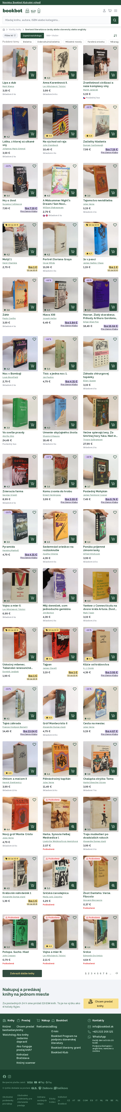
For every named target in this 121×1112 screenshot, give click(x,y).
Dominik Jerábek (11, 672)
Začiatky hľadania (94, 141)
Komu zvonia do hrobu (57, 491)
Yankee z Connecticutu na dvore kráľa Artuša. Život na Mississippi (100, 609)
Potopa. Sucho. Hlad (16, 951)
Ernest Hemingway (52, 495)
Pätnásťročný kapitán (56, 778)
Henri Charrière (10, 263)
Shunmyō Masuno (51, 436)
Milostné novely (74, 42)
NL (101, 1100)
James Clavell (50, 668)
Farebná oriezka (96, 42)
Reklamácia (44, 1026)
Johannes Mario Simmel (14, 149)
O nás (54, 1031)
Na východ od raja (54, 141)
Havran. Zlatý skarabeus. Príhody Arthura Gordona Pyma (99, 318)
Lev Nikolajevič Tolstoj (54, 86)
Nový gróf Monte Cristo (18, 834)
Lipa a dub (9, 82)
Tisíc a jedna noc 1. (55, 373)
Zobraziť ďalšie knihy (22, 973)
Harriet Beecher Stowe (94, 782)
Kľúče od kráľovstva (96, 664)
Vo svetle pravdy (14, 432)
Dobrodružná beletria (48, 42)
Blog (54, 1026)
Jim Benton (48, 613)
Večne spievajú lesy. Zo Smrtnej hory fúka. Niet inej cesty (100, 436)
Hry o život (9, 200)
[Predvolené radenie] (114, 35)
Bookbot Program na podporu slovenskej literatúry (64, 1039)
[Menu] (115, 11)
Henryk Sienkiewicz (12, 782)
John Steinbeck (50, 145)
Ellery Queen (89, 381)
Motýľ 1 (7, 259)
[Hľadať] (114, 20)
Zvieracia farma (13, 491)
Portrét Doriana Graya (57, 259)
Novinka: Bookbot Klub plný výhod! (22, 2)
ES (91, 1100)
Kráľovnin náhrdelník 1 (17, 893)
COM (85, 1100)
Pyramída (9, 546)
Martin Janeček (90, 90)
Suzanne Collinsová (12, 204)
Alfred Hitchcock (91, 554)
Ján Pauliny (48, 377)
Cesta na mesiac (94, 723)
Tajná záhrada (12, 723)
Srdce (87, 951)
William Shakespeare (53, 208)
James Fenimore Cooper (95, 495)
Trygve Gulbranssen (93, 440)
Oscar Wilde (49, 263)
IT (96, 1100)
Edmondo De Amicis (93, 956)
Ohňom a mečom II (15, 778)
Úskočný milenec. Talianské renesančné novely (17, 668)
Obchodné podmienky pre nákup (8, 1100)
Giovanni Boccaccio (92, 900)
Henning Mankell (11, 550)
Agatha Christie (50, 554)
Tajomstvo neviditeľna (97, 200)
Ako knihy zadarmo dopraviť (23, 1038)
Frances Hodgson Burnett (15, 727)
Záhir (6, 314)
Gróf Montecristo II (55, 723)
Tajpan (47, 664)
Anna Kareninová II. (55, 82)
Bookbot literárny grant (66, 1047)
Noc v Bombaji (12, 373)
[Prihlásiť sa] (104, 11)
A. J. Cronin (88, 668)
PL (117, 1100)
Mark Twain (88, 613)
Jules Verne (88, 204)
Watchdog (9, 1034)
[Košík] (110, 11)
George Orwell (10, 495)
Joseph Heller (50, 318)
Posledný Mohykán (95, 491)
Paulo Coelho (9, 318)
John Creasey (9, 956)
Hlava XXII (49, 314)
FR (107, 1100)
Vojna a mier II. (12, 605)
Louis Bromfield (10, 377)
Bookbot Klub (59, 1052)
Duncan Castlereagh (93, 145)
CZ (68, 1100)
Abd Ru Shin (8, 436)
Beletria (27, 42)
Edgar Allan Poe (91, 322)
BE (112, 1100)
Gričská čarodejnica (56, 893)
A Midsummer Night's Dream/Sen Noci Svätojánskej (56, 204)
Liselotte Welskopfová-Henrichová (60, 841)
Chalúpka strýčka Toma (98, 778)
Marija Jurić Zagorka (52, 897)
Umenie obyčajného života (60, 432)
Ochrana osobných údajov (42, 1100)
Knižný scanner (26, 1062)
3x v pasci (89, 259)
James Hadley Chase (93, 263)
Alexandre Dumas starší (54, 727)
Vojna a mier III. (52, 951)
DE (79, 1100)
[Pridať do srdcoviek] (34, 48)
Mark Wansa (8, 86)
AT (73, 1100)
